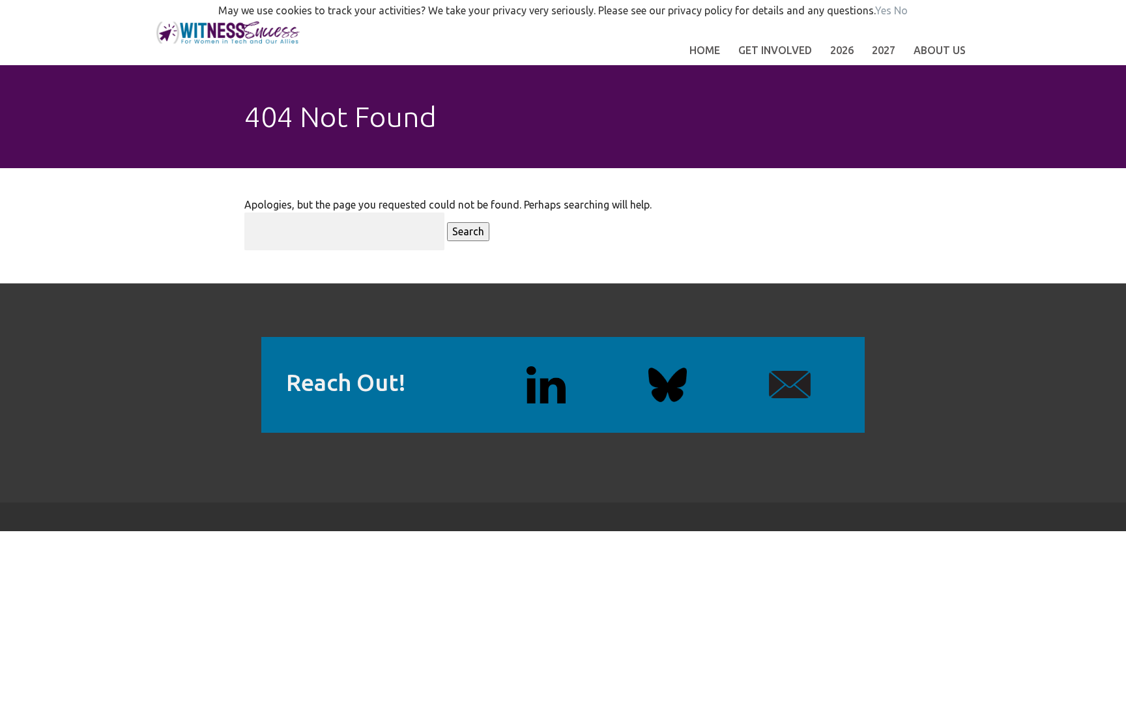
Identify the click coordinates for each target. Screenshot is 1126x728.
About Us (940, 50)
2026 (842, 50)
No (901, 10)
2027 (883, 50)
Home (704, 50)
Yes (883, 10)
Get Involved (775, 50)
